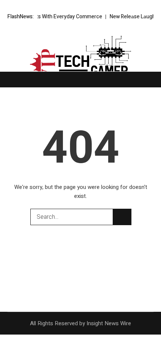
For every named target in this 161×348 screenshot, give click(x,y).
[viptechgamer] (80, 58)
